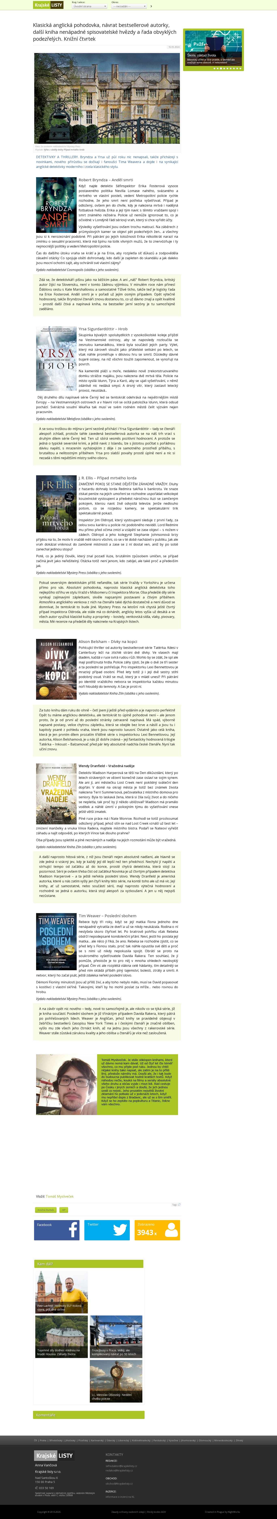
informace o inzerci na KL (120, 1497)
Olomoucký (205, 1440)
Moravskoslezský (223, 1440)
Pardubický (160, 1440)
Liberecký (123, 1440)
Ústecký (111, 1440)
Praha (43, 1440)
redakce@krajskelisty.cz (119, 1470)
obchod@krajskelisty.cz (119, 1483)
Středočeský (55, 1440)
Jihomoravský (188, 1440)
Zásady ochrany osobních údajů (128, 1511)
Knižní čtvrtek (46, 1210)
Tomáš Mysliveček (60, 1196)
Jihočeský (70, 1440)
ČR (35, 1440)
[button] (89, 6)
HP (63, 1210)
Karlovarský (97, 1440)
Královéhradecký (141, 1440)
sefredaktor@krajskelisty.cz (121, 1466)
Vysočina (173, 1440)
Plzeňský (83, 1440)
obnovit (151, 6)
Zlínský (239, 1440)
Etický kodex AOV (156, 1511)
